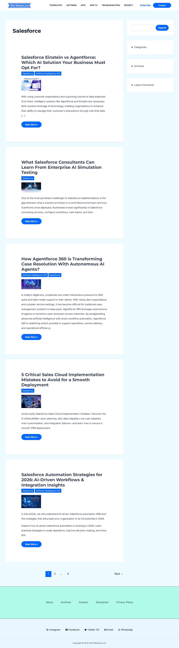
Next (119, 573)
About (49, 602)
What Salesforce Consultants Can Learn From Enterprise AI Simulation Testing (61, 167)
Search (162, 27)
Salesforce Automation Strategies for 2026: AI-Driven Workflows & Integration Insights (61, 480)
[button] (145, 5)
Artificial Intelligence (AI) (48, 73)
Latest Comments (144, 85)
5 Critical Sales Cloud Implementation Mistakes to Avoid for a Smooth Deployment (62, 380)
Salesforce (28, 73)
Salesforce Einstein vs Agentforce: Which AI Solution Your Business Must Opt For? (63, 62)
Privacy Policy (124, 602)
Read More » (31, 125)
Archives (139, 66)
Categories (140, 47)
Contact (83, 602)
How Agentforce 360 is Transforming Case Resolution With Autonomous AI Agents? (62, 264)
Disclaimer (102, 602)
